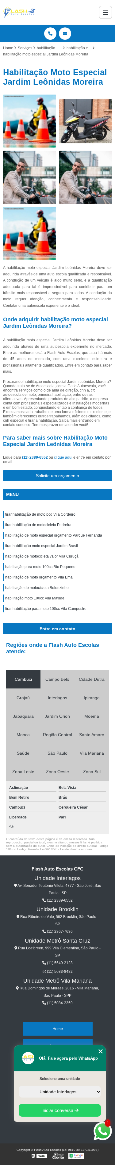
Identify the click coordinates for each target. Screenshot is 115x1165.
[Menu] (105, 12)
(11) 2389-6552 (35, 457)
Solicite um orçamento (57, 475)
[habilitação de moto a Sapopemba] (29, 177)
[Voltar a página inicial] (19, 12)
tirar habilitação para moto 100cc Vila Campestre (45, 609)
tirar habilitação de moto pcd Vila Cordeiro (40, 514)
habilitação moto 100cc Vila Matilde (34, 598)
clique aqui (63, 457)
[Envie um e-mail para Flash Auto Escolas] (65, 33)
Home (57, 1028)
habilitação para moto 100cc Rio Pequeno (40, 567)
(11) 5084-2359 (59, 1003)
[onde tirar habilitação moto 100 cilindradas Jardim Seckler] (29, 121)
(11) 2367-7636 (59, 931)
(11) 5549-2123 (59, 963)
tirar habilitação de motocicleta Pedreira (38, 525)
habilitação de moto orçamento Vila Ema (39, 577)
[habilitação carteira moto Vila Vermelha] (29, 233)
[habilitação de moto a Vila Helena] (85, 177)
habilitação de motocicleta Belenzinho (37, 588)
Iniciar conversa (58, 1110)
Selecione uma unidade (60, 1079)
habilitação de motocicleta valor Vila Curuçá (42, 556)
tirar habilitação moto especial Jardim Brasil (41, 546)
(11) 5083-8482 (59, 971)
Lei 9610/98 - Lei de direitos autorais (66, 849)
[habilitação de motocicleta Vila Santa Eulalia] (85, 121)
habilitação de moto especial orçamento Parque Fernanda (53, 535)
